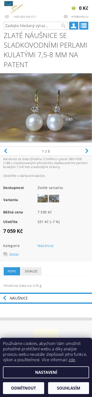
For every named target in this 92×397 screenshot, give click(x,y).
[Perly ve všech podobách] (13, 6)
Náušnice (46, 245)
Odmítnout (23, 388)
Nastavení (46, 372)
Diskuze (31, 271)
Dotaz (14, 254)
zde (72, 359)
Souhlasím (68, 388)
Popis (12, 271)
